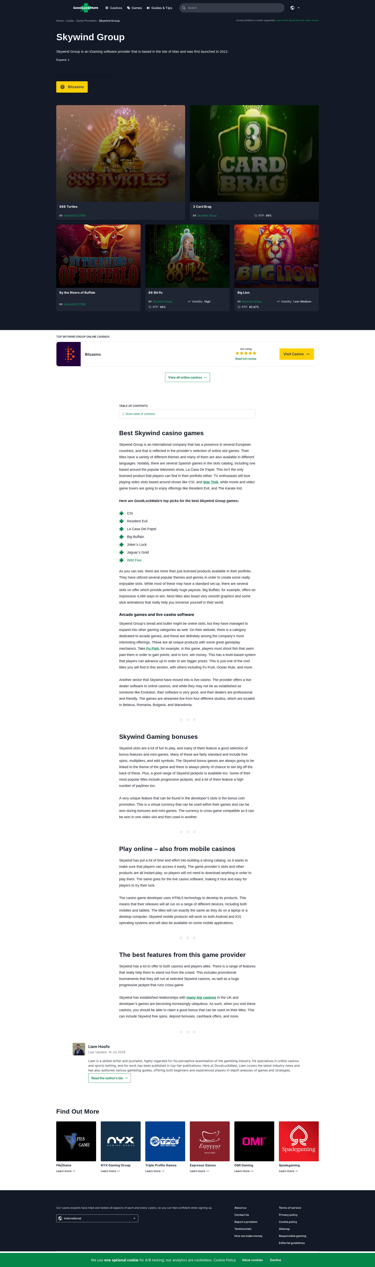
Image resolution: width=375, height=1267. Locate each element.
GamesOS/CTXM (74, 215)
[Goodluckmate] (85, 8)
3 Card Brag (202, 206)
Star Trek (210, 482)
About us (240, 1207)
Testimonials (243, 1228)
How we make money (248, 1235)
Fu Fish (152, 649)
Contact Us (241, 1214)
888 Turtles (68, 206)
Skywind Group (207, 215)
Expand (63, 59)
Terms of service (290, 1207)
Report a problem (245, 1221)
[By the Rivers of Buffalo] (98, 256)
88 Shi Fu (155, 292)
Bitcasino (76, 87)
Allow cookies (252, 1260)
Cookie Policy (225, 1260)
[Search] (184, 7)
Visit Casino (298, 355)
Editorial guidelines (292, 1243)
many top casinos (201, 997)
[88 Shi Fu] (187, 256)
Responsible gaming (292, 1235)
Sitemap (284, 1228)
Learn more (63, 1172)
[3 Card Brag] (254, 153)
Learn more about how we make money (297, 20)
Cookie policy (288, 1221)
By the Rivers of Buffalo (77, 292)
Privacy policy (288, 1214)
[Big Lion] (276, 256)
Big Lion (244, 292)
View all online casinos (185, 377)
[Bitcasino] (68, 354)
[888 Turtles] (120, 153)
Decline (275, 1260)
